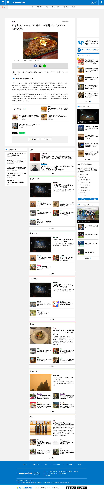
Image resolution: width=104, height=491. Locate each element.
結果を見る (93, 199)
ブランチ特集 (83, 195)
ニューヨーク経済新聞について (51, 471)
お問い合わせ (63, 473)
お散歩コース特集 (85, 179)
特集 (73, 7)
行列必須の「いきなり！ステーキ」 (24, 78)
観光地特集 (83, 177)
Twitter (96, 3)
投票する (83, 199)
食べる (31, 7)
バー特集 (82, 192)
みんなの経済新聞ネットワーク (24, 488)
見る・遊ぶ (39, 7)
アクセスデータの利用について (51, 473)
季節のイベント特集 (85, 182)
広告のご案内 (47, 475)
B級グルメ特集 (84, 174)
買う (47, 7)
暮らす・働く (55, 7)
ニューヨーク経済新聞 (16, 2)
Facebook (92, 3)
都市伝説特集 (83, 187)
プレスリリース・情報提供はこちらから (69, 471)
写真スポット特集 (85, 190)
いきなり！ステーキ (18, 109)
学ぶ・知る (66, 7)
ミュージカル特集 (85, 185)
